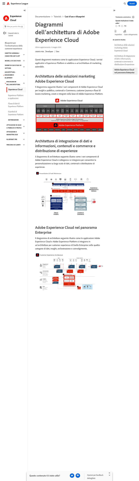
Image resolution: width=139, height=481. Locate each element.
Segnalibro (118, 34)
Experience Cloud (15, 89)
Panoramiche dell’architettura (13, 83)
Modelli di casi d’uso (13, 61)
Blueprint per (12, 139)
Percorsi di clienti (13, 145)
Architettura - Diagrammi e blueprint (10, 75)
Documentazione (42, 16)
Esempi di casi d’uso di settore (13, 66)
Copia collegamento (130, 34)
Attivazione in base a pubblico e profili (14, 126)
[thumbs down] (78, 475)
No (125, 26)
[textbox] (13, 26)
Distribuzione (13, 120)
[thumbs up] (72, 475)
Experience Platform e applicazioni (15, 96)
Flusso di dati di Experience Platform (15, 105)
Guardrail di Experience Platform (15, 113)
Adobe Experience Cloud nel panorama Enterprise (124, 71)
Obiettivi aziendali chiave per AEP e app (12, 54)
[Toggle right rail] (114, 10)
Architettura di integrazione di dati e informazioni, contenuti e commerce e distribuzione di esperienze (124, 60)
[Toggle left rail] (25, 10)
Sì (119, 26)
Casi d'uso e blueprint (75, 16)
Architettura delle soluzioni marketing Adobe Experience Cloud (124, 48)
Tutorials (57, 16)
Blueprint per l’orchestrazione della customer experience (14, 46)
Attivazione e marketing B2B (12, 133)
